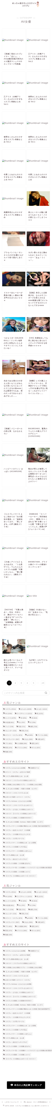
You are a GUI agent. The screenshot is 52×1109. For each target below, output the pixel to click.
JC (33, 722)
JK (23, 718)
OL (22, 722)
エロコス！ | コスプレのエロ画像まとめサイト (20, 780)
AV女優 (9, 722)
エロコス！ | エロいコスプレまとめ (16, 793)
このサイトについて (11, 1102)
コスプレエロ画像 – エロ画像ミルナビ (17, 872)
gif (30, 735)
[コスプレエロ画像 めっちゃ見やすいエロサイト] (26, 6)
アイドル (42, 735)
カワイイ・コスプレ (13, 735)
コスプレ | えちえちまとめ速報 (15, 768)
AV (8, 713)
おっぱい (41, 709)
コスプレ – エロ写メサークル (14, 838)
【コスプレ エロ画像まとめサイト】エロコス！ (20, 876)
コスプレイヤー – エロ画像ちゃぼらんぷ (18, 851)
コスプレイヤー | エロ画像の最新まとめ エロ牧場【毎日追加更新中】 (27, 826)
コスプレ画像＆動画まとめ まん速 (16, 776)
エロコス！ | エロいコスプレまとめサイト (18, 805)
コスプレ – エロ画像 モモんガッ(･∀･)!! (17, 834)
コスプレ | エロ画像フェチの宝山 (16, 847)
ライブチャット (24, 713)
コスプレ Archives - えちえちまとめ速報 (18, 801)
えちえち (26, 709)
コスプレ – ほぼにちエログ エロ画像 (17, 830)
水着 (41, 739)
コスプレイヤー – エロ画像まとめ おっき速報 (20, 842)
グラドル (22, 747)
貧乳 (35, 743)
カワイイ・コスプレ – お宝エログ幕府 (17, 772)
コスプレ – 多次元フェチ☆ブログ (16, 859)
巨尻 (8, 747)
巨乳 (24, 731)
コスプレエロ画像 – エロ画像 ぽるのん (17, 863)
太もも (28, 739)
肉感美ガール (34, 768)
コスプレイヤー (12, 739)
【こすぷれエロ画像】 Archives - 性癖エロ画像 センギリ (24, 822)
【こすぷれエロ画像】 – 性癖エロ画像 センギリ (21, 788)
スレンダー (10, 731)
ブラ (8, 743)
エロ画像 (22, 743)
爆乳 (33, 726)
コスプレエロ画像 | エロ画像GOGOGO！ (18, 818)
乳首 (21, 726)
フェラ (9, 726)
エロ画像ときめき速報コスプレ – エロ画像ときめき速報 (23, 784)
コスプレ (10, 709)
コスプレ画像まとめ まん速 (14, 855)
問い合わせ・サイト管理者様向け (36, 1102)
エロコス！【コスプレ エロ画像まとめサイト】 (20, 813)
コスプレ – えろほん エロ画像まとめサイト (19, 809)
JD (34, 718)
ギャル (36, 747)
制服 (8, 752)
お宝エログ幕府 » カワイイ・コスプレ (17, 797)
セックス (10, 718)
